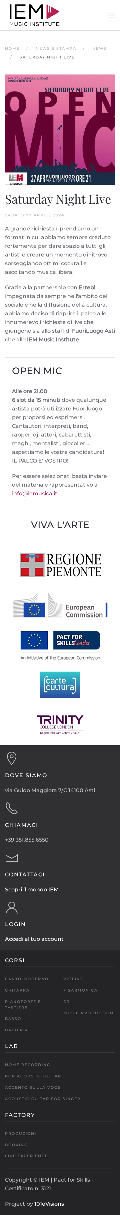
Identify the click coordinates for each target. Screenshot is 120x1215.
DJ (66, 1001)
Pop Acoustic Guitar (33, 1076)
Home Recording (27, 1064)
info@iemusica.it (34, 493)
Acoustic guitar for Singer (43, 1098)
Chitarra (17, 990)
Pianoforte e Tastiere (23, 1004)
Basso (13, 1018)
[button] (111, 15)
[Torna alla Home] (35, 15)
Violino (73, 979)
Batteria (16, 1030)
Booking (16, 1145)
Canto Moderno (27, 979)
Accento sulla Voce (33, 1087)
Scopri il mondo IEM (32, 889)
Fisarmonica (80, 990)
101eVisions (49, 1204)
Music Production (88, 1013)
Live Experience (26, 1156)
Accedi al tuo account (34, 939)
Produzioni (20, 1133)
